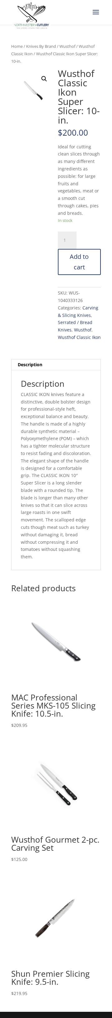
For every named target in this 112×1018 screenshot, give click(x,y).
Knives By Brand (41, 46)
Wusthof (67, 46)
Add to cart (79, 261)
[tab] (56, 364)
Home (17, 46)
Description (30, 364)
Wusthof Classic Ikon (79, 337)
